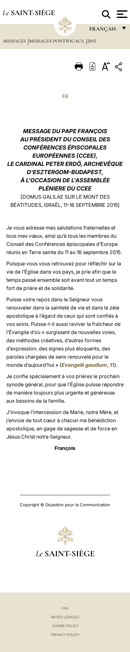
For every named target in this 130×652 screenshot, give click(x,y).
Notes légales (65, 617)
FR (65, 96)
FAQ (65, 608)
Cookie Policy (65, 626)
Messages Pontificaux (57, 41)
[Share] (119, 67)
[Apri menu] (121, 14)
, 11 (88, 365)
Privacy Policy (65, 634)
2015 (91, 41)
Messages (15, 41)
